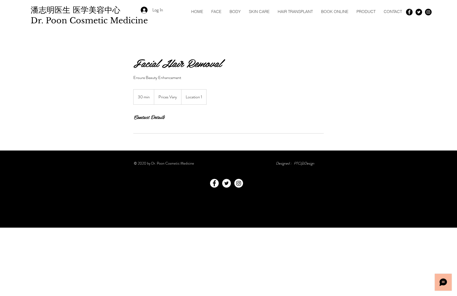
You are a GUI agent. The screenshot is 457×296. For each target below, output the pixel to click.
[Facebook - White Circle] (214, 183)
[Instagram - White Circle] (238, 183)
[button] (216, 11)
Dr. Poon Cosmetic (70, 20)
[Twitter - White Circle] (226, 183)
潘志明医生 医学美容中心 (77, 10)
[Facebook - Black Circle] (409, 12)
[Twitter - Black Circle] (418, 12)
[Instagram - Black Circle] (428, 12)
